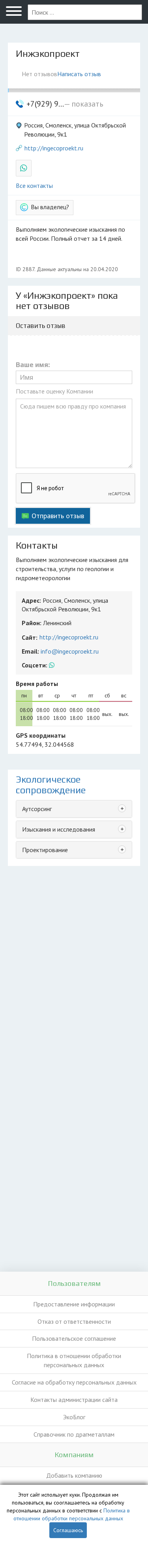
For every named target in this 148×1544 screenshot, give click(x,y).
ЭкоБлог (74, 1417)
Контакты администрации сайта (74, 1399)
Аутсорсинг (37, 809)
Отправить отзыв (58, 515)
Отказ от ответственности (74, 1321)
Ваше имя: (33, 365)
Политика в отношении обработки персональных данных (74, 1360)
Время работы (37, 684)
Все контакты (34, 185)
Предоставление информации (74, 1304)
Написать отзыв (79, 74)
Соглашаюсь (68, 1530)
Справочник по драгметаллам (74, 1434)
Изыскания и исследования (58, 829)
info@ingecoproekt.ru (70, 651)
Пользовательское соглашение (74, 1338)
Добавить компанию (74, 1475)
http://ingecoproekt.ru (53, 148)
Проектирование (45, 850)
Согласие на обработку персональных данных (74, 1382)
